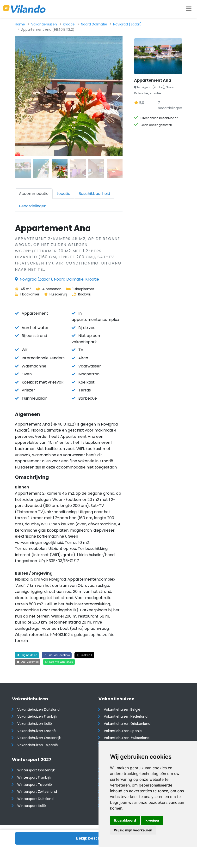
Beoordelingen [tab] (32, 206)
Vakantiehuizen (44, 24)
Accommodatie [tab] (34, 193)
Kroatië (69, 24)
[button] (118, 97)
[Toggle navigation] (189, 9)
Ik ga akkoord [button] (125, 820)
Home (20, 24)
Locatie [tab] (63, 193)
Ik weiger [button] (152, 820)
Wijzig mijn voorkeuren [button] (133, 830)
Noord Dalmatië (94, 24)
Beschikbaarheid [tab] (94, 193)
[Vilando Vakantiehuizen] (24, 8)
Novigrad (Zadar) (127, 24)
